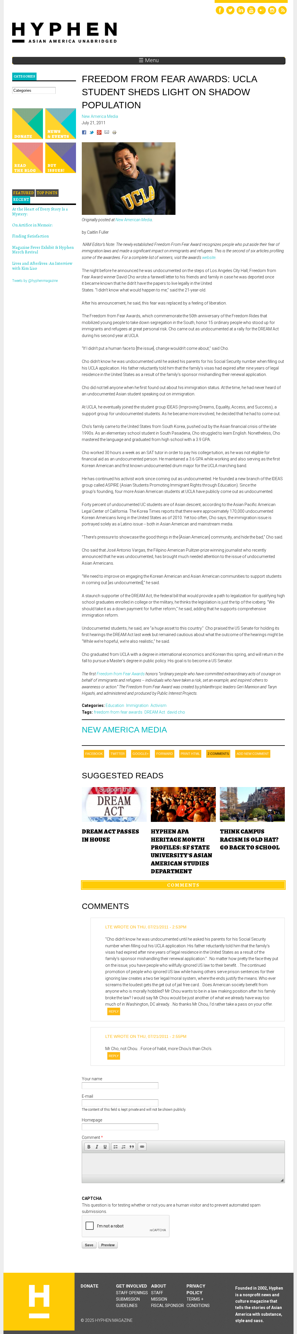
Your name (92, 1078)
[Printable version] (114, 133)
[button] (89, 1147)
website (208, 257)
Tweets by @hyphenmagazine (35, 281)
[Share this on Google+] (99, 133)
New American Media (133, 219)
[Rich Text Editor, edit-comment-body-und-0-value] (183, 1164)
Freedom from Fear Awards (121, 673)
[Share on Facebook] (84, 133)
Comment (92, 1137)
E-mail (87, 1096)
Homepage (92, 1120)
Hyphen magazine (39, 1301)
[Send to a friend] (106, 133)
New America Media (124, 729)
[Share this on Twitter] (91, 133)
